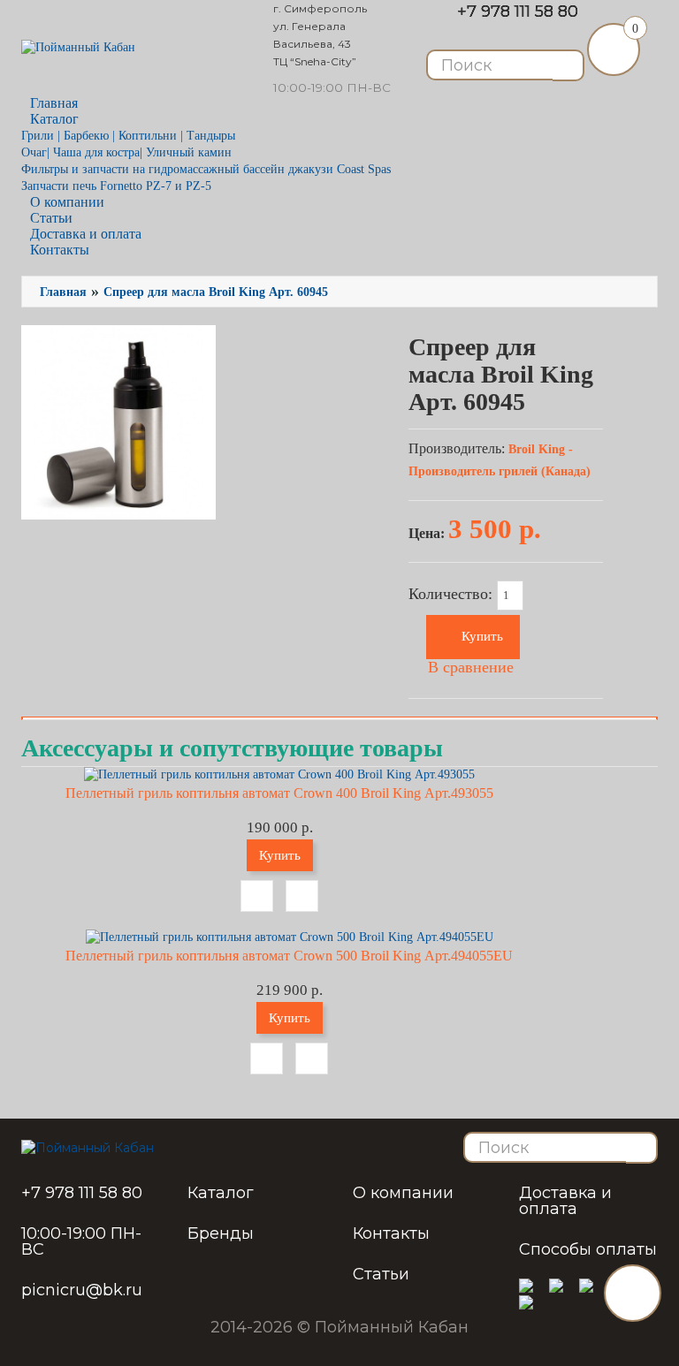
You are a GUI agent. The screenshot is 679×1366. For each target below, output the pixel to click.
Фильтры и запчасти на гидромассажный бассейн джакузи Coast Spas (206, 169)
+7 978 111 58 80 (517, 11)
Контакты (59, 249)
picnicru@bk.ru (81, 1290)
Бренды (220, 1233)
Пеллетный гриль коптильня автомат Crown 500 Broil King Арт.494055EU (289, 955)
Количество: (452, 594)
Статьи (381, 1274)
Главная (63, 292)
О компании (403, 1193)
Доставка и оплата (565, 1200)
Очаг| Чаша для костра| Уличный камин (126, 152)
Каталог (220, 1193)
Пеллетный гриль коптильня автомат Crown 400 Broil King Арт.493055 (279, 793)
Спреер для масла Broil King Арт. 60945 (215, 292)
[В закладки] (256, 896)
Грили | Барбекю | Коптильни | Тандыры (128, 135)
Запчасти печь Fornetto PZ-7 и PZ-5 (116, 186)
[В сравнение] (302, 896)
